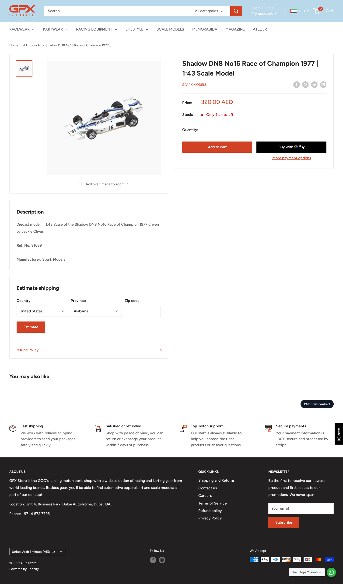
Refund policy (210, 510)
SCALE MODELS (170, 29)
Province (78, 300)
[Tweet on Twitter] (314, 84)
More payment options (291, 158)
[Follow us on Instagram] (162, 560)
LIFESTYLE (134, 29)
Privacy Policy (210, 518)
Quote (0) (339, 434)
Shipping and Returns (216, 480)
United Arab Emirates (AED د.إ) (33, 551)
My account (262, 13)
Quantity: (190, 130)
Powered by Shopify (24, 569)
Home (13, 45)
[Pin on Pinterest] (305, 84)
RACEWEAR (19, 29)
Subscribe (283, 522)
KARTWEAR (53, 29)
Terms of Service (212, 503)
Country (24, 300)
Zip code (132, 300)
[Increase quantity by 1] (231, 130)
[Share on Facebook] (296, 84)
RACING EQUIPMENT (94, 29)
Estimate (31, 327)
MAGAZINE (235, 29)
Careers (205, 495)
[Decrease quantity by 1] (206, 130)
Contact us (207, 488)
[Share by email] (323, 84)
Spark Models (194, 85)
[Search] (236, 11)
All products (32, 45)
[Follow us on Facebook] (153, 560)
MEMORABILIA (204, 29)
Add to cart (217, 147)
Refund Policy (27, 350)
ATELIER (260, 29)
